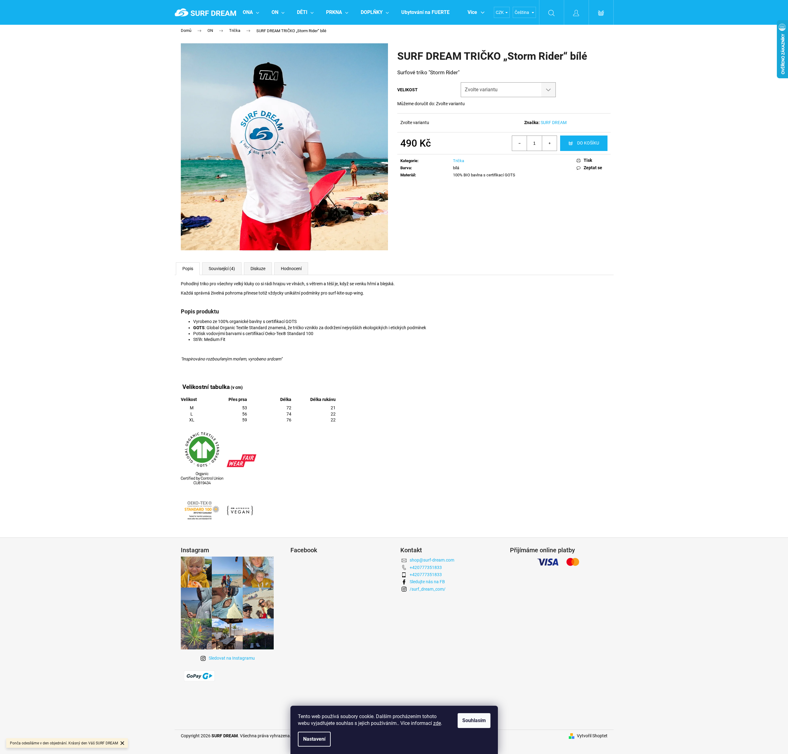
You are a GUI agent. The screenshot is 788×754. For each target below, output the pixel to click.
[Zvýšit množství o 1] (549, 143)
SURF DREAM (554, 122)
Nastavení (314, 739)
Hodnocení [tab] (291, 268)
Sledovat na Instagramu (232, 658)
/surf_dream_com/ (428, 589)
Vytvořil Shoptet (592, 735)
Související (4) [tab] (222, 268)
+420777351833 (426, 567)
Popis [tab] (187, 268)
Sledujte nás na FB (427, 581)
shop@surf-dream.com (432, 560)
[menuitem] (251, 12)
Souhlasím (474, 720)
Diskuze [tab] (257, 268)
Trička (458, 160)
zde (437, 723)
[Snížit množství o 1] (519, 143)
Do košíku (588, 142)
